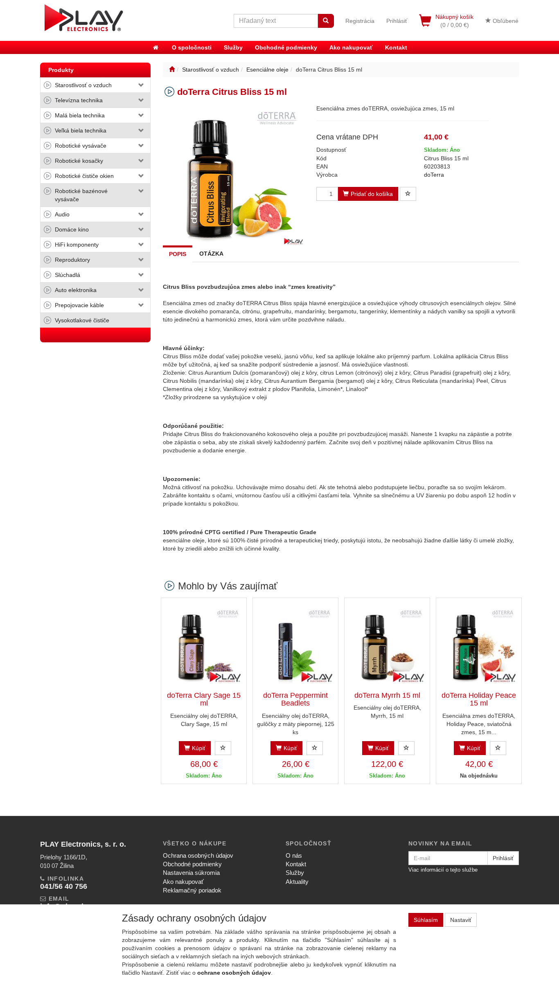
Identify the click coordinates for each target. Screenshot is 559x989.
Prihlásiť (396, 21)
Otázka (211, 253)
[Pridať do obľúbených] (408, 194)
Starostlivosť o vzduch (83, 85)
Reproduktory (72, 259)
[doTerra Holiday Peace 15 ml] (479, 645)
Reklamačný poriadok (192, 890)
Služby (233, 47)
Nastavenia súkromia (191, 872)
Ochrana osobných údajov (198, 855)
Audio (62, 214)
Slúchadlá (67, 275)
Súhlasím (426, 920)
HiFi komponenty (77, 244)
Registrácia (359, 21)
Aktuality (297, 881)
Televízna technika (79, 100)
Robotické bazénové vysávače (81, 195)
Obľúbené (504, 21)
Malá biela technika (80, 115)
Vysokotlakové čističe (82, 320)
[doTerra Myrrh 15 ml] (387, 645)
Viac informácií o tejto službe (443, 870)
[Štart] (172, 69)
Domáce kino (72, 229)
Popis (177, 254)
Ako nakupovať (351, 47)
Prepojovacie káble (79, 305)
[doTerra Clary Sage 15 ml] (204, 645)
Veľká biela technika (80, 130)
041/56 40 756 (63, 886)
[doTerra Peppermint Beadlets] (295, 645)
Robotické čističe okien (84, 176)
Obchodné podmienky (286, 47)
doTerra (434, 174)
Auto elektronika (76, 290)
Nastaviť (460, 920)
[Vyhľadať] (326, 21)
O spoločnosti (192, 47)
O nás (294, 855)
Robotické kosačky (79, 160)
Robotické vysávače (80, 145)
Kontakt (396, 47)
